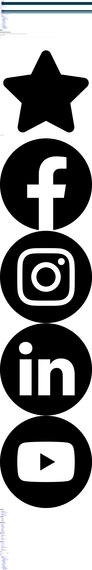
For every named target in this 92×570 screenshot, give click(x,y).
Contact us (2, 543)
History (4, 2)
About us (2, 1)
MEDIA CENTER (3, 567)
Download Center (5, 27)
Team (3, 3)
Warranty (4, 18)
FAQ (2, 9)
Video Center (4, 28)
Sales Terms (3, 546)
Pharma (4, 20)
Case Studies (4, 26)
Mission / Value (3, 535)
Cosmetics (4, 21)
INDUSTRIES (3, 19)
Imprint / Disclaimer (4, 547)
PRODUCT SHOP (3, 556)
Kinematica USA (5, 11)
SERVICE (2, 16)
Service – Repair (5, 17)
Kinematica (4, 10)
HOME (2, 15)
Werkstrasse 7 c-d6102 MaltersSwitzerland (2, 136)
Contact (2, 5)
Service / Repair (3, 513)
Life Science (4, 23)
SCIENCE (2, 564)
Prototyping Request (4, 512)
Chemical (2, 524)
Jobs (3, 4)
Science (4, 24)
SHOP (1, 7)
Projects (4, 25)
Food (3, 22)
